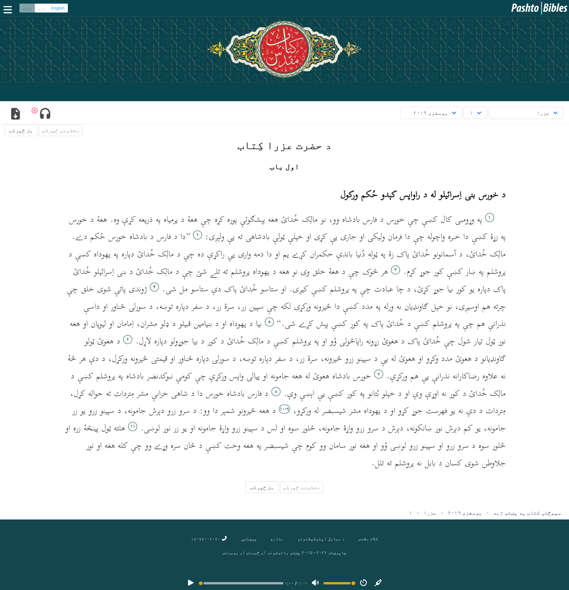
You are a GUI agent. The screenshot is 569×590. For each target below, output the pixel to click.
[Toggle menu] (9, 10)
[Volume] (315, 583)
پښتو (27, 8)
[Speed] (363, 583)
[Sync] (378, 583)
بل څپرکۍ (21, 130)
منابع (277, 538)
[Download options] (15, 114)
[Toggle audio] (45, 114)
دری (41, 8)
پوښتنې (249, 538)
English (58, 8)
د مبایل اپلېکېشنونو (321, 538)
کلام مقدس (368, 538)
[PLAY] (191, 583)
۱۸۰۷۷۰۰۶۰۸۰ (206, 539)
